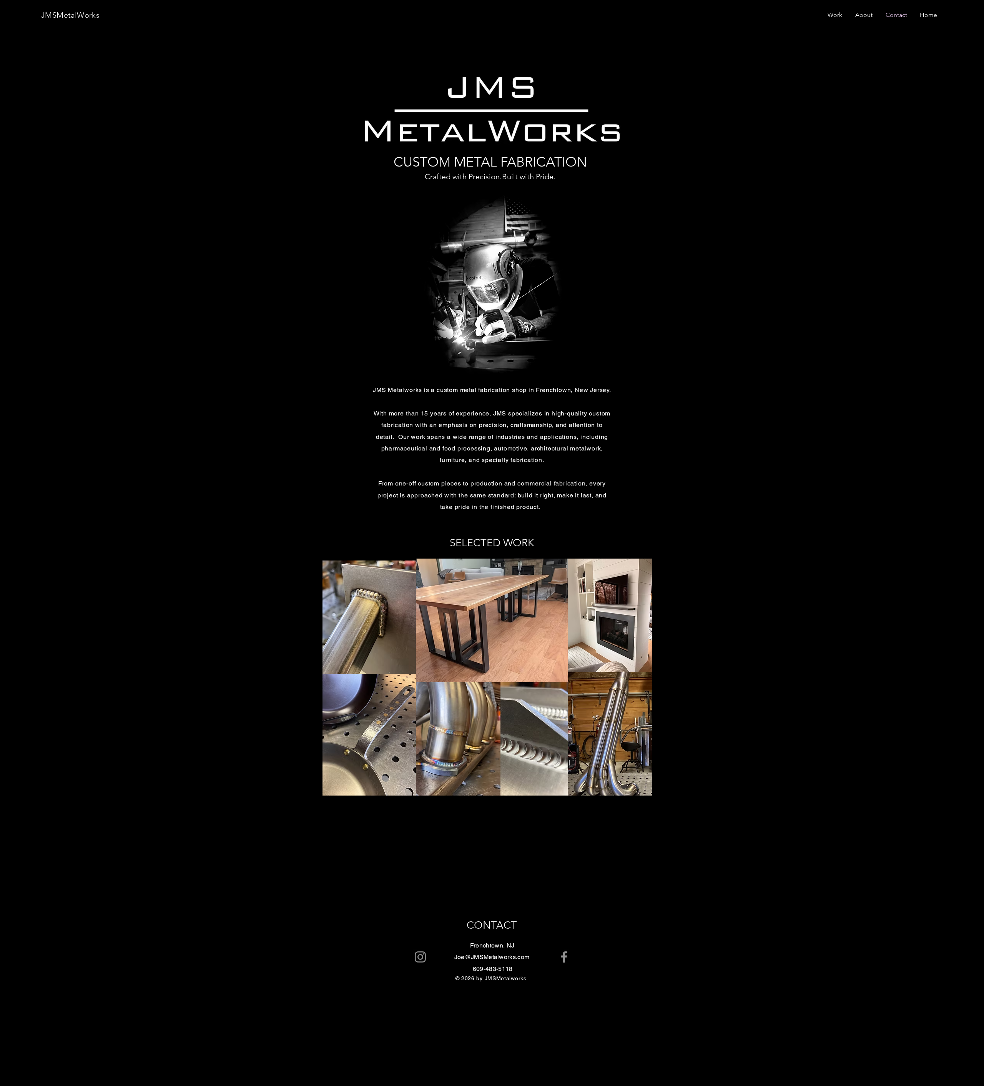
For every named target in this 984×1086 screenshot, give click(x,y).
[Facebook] (969, 524)
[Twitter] (969, 540)
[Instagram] (969, 557)
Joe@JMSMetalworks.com (492, 957)
